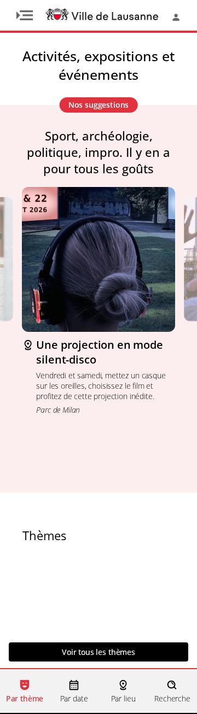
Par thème (25, 698)
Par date (74, 698)
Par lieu (123, 698)
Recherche (172, 698)
